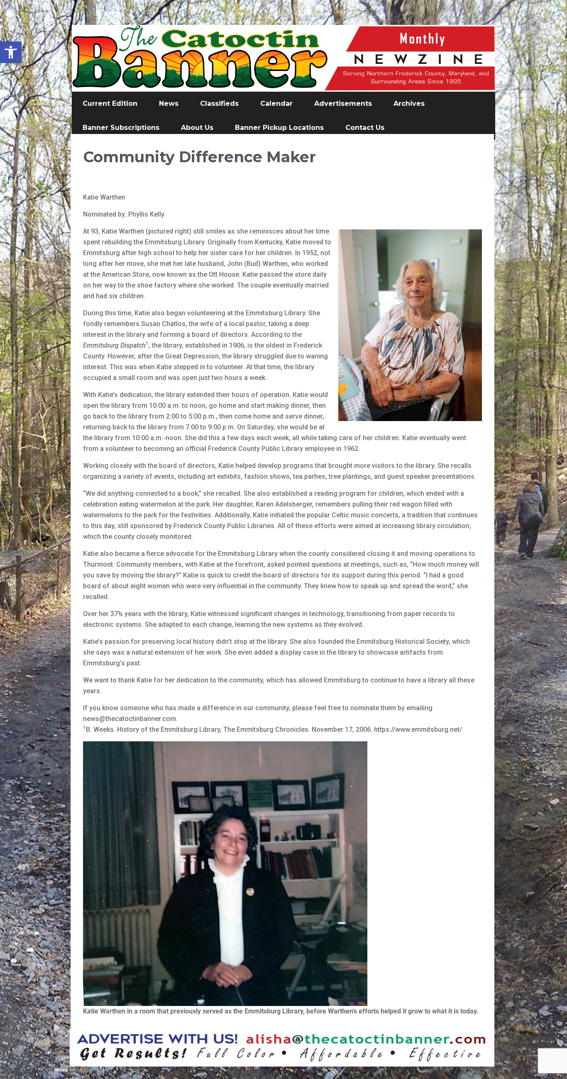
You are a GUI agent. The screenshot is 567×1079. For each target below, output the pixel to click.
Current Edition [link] (110, 103)
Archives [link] (409, 103)
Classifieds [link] (219, 103)
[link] (11, 52)
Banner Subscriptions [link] (121, 128)
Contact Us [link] (364, 128)
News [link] (168, 103)
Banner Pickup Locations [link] (279, 128)
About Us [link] (197, 128)
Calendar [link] (276, 103)
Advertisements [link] (343, 103)
